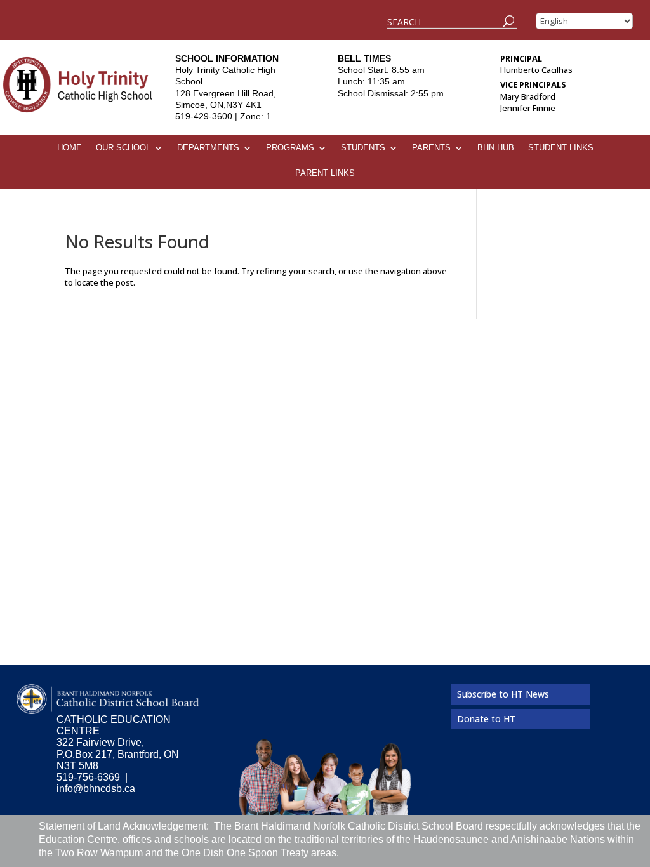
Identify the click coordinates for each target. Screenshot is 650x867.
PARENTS (431, 147)
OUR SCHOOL (123, 147)
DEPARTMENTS (208, 147)
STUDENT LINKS (561, 147)
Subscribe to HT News (503, 694)
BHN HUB (495, 147)
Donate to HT (486, 719)
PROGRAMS (290, 147)
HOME (69, 147)
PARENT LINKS (325, 173)
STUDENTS (363, 147)
